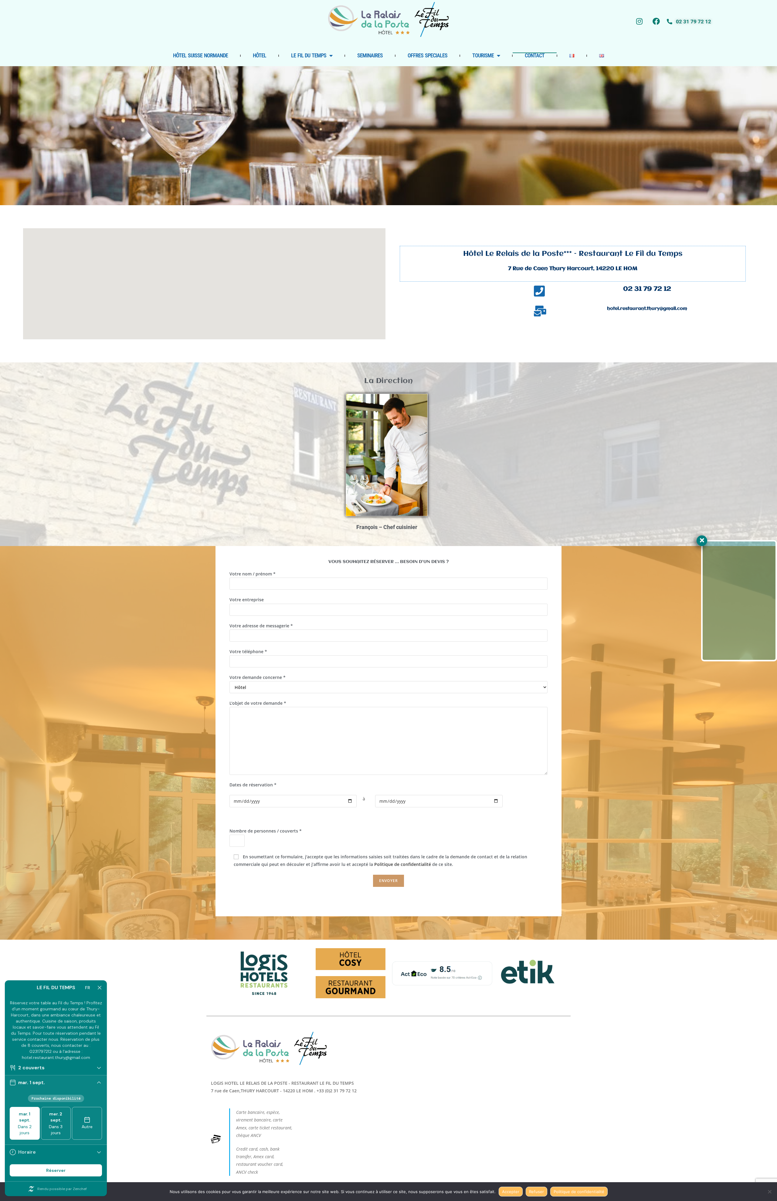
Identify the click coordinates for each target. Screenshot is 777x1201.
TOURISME (483, 56)
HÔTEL (259, 56)
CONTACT (535, 56)
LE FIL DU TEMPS (308, 56)
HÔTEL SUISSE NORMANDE (200, 56)
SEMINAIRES (370, 56)
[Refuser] (769, 1192)
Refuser (536, 1191)
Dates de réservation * (253, 785)
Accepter (510, 1191)
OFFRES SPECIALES (427, 56)
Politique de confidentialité (402, 864)
